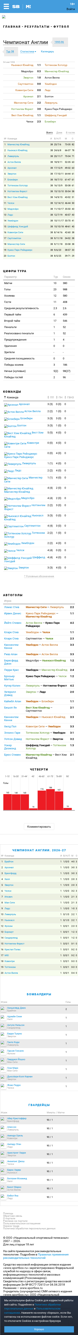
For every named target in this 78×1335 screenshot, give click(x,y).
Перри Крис (11, 669)
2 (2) (50, 411)
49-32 (68, 168)
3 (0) (58, 418)
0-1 (72, 943)
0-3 (72, 961)
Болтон (11, 256)
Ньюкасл (9, 920)
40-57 (68, 214)
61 (73, 173)
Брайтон (9, 861)
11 (5, 203)
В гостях (70, 132)
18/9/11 (58, 162)
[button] (26, 42)
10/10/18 (59, 226)
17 (5, 238)
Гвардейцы (39, 1105)
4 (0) (58, 432)
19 (5, 250)
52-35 (68, 162)
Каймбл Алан (12, 701)
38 (51, 144)
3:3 (72, 644)
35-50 (68, 209)
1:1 (72, 613)
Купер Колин (12, 685)
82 (73, 144)
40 (73, 226)
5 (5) (50, 432)
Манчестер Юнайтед (18, 144)
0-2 (72, 949)
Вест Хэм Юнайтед (17, 197)
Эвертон (11, 173)
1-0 (72, 908)
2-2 (72, 914)
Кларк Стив (11, 632)
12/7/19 (58, 214)
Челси (10, 203)
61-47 (68, 179)
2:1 (72, 707)
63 (73, 162)
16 (5, 232)
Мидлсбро (13, 209)
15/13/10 (59, 191)
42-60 (68, 232)
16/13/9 (58, 185)
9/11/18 (58, 238)
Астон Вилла (14, 162)
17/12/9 (58, 168)
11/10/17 (59, 209)
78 (73, 150)
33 (73, 250)
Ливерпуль (13, 156)
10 (5, 197)
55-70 (68, 220)
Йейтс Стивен (12, 622)
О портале (9, 1218)
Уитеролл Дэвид (10, 693)
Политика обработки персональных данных (29, 1228)
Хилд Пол (10, 726)
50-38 (68, 185)
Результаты (37, 26)
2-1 (72, 896)
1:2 (72, 660)
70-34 (68, 156)
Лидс (10, 214)
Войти (71, 9)
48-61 (68, 226)
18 (5, 244)
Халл (7, 879)
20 (5, 256)
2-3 (72, 926)
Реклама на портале (15, 1221)
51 (73, 197)
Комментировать (39, 826)
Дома (59, 132)
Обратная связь (12, 1216)
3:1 (72, 732)
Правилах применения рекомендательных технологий (36, 1256)
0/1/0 (66, 914)
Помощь (8, 1213)
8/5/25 (57, 256)
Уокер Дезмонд (10, 747)
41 (73, 220)
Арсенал (11, 168)
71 (73, 156)
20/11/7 (58, 156)
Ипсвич (8, 896)
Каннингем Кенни (11, 646)
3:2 (72, 739)
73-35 (68, 144)
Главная (12, 26)
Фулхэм (8, 926)
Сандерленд (11, 937)
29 (73, 256)
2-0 (72, 879)
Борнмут (9, 932)
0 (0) (58, 404)
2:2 (72, 607)
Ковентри (10, 961)
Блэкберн (12, 179)
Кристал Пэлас (13, 949)
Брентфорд (10, 873)
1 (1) (50, 463)
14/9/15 (58, 197)
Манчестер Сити (16, 244)
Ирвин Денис (12, 613)
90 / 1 (50, 1120)
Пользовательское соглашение (21, 1223)
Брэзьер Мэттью (9, 678)
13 (5, 214)
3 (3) (50, 404)
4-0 (72, 861)
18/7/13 (58, 179)
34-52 (68, 238)
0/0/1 (66, 926)
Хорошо (39, 1329)
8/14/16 (58, 232)
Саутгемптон (14, 238)
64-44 (68, 173)
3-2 (72, 891)
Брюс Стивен (12, 754)
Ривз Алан (10, 654)
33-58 (68, 244)
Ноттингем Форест (17, 191)
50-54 (68, 191)
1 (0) (58, 411)
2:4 (72, 669)
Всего (49, 132)
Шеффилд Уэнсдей (17, 226)
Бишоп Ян (10, 707)
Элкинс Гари (12, 732)
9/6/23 (57, 250)
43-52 (68, 197)
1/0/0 (66, 861)
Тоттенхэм (10, 967)
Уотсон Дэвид (13, 739)
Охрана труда (11, 1226)
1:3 (72, 745)
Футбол (61, 26)
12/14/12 (59, 203)
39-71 (68, 256)
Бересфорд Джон (11, 662)
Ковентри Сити (15, 232)
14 (5, 220)
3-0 (72, 867)
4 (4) (50, 487)
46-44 (68, 203)
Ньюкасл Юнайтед (17, 150)
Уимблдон (12, 220)
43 (73, 209)
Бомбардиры (39, 994)
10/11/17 (59, 220)
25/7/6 (57, 144)
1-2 (72, 932)
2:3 (72, 638)
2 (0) (58, 487)
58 (73, 191)
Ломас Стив (11, 607)
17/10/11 (59, 173)
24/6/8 (57, 150)
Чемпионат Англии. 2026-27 (39, 850)
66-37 (68, 150)
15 (5, 226)
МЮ (7, 955)
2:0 (72, 691)
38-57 (68, 250)
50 (73, 203)
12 (5, 209)
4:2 (72, 622)
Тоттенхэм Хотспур (17, 185)
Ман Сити (10, 902)
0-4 (72, 973)
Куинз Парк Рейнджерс (19, 250)
